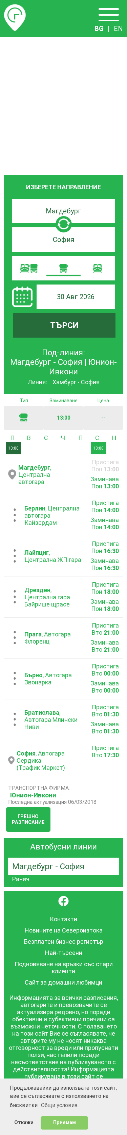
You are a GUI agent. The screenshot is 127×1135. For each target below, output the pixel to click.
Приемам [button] (64, 1122)
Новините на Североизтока (64, 930)
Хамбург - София (76, 382)
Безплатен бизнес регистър (63, 941)
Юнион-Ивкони (33, 795)
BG (99, 29)
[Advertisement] (63, 104)
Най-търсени (63, 952)
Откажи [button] (24, 1122)
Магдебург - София (48, 866)
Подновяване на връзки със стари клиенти (64, 967)
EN (118, 29)
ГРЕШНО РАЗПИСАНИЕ (28, 819)
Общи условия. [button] (59, 1105)
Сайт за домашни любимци (63, 982)
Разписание (15, 8)
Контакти (63, 919)
